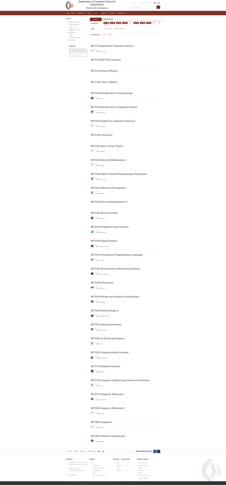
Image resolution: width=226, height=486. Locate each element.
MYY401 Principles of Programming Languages (117, 254)
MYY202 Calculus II (101, 134)
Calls (94, 473)
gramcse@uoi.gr (73, 475)
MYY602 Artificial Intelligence (108, 338)
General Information (74, 24)
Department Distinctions (99, 475)
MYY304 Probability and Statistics (110, 226)
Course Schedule (143, 462)
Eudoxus (141, 470)
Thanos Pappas (143, 483)
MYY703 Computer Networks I (107, 394)
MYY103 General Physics (104, 70)
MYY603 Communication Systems (109, 352)
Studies (96, 13)
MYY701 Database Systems (105, 366)
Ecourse (140, 467)
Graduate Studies (71, 32)
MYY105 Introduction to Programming (112, 93)
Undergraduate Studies (73, 22)
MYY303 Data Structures (104, 212)
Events (118, 468)
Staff (89, 13)
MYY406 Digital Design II (104, 310)
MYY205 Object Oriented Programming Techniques (119, 173)
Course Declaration (143, 465)
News (72, 13)
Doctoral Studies (71, 40)
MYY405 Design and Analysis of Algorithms (115, 296)
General (71, 35)
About (138, 2)
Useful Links (149, 2)
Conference (119, 470)
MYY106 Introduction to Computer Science (114, 106)
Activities (112, 13)
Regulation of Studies (74, 29)
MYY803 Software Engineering (108, 435)
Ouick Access (121, 13)
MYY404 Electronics (102, 282)
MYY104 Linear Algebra (104, 81)
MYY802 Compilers (101, 422)
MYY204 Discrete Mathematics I (108, 159)
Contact (143, 2)
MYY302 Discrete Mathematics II (109, 201)
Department (81, 13)
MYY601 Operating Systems (106, 324)
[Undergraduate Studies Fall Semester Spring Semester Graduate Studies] (78, 50)
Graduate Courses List (74, 37)
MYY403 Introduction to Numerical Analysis (115, 268)
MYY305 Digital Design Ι (104, 240)
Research (103, 13)
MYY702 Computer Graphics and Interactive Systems (120, 380)
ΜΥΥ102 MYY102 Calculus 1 (106, 59)
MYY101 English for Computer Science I (112, 45)
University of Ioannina (144, 475)
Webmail (141, 473)
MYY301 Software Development (108, 187)
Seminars (119, 465)
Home (133, 2)
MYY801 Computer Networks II (108, 408)
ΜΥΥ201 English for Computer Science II (113, 120)
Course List (72, 27)
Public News (96, 465)
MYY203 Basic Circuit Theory (107, 145)
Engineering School (143, 478)
